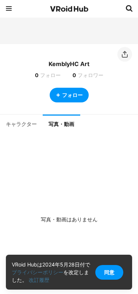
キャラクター (21, 124)
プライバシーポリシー (37, 272)
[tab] (21, 124)
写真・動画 (61, 124)
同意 (109, 272)
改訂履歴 (39, 280)
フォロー (72, 95)
